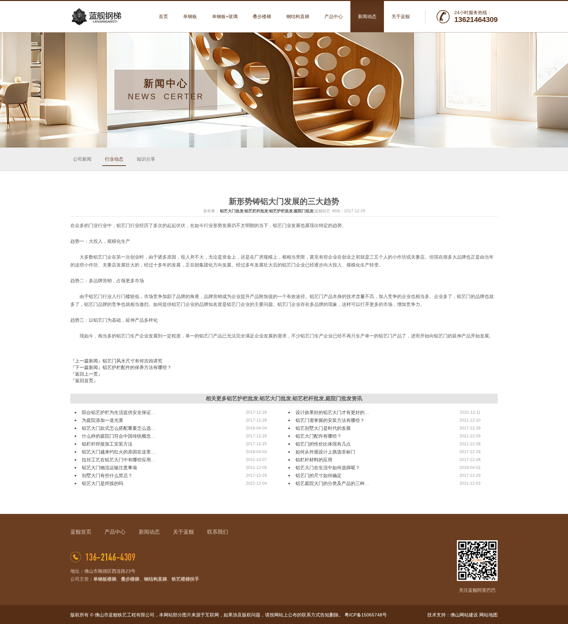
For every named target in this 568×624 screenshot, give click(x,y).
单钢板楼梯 (104, 579)
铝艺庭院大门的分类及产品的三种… (332, 483)
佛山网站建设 (464, 614)
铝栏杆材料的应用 (314, 459)
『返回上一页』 (86, 374)
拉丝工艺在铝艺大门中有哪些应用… (118, 459)
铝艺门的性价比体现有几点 (323, 444)
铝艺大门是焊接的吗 (102, 483)
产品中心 (115, 532)
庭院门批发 (304, 211)
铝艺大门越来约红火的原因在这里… (118, 451)
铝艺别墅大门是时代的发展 (323, 428)
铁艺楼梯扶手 (185, 579)
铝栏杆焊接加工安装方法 (107, 444)
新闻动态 (149, 532)
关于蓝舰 (183, 532)
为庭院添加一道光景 (102, 420)
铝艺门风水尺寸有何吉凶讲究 (132, 360)
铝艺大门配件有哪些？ (319, 436)
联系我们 (217, 532)
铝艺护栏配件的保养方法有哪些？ (137, 367)
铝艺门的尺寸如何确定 (319, 475)
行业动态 (114, 159)
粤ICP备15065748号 (365, 614)
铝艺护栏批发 (281, 211)
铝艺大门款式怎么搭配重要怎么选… (118, 428)
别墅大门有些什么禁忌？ (107, 475)
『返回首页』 (84, 380)
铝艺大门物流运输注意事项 (109, 467)
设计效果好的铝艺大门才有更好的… (332, 412)
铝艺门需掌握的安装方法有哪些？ (330, 420)
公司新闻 (82, 159)
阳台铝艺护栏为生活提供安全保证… (118, 412)
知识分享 (146, 159)
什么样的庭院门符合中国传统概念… (118, 436)
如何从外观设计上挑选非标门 (325, 451)
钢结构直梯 (155, 579)
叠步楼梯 (130, 579)
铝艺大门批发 (232, 211)
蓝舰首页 (80, 532)
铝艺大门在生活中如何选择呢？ (328, 467)
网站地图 (488, 614)
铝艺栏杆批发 (256, 211)
